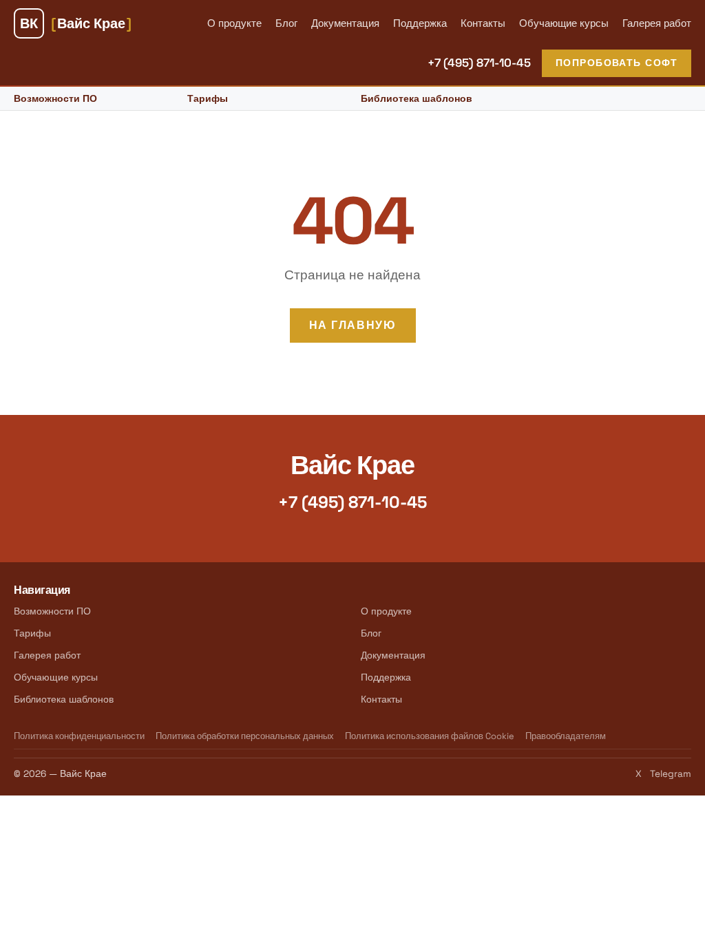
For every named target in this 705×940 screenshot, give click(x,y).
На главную (353, 325)
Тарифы (207, 98)
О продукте (234, 23)
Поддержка (420, 23)
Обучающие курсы (564, 23)
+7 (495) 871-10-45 (479, 62)
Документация (345, 23)
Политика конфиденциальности (79, 736)
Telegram (670, 774)
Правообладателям (565, 736)
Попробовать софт (616, 62)
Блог (286, 23)
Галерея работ (656, 23)
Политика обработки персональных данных (245, 736)
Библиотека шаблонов (416, 98)
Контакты (483, 23)
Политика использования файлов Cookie (429, 736)
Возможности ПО (55, 98)
